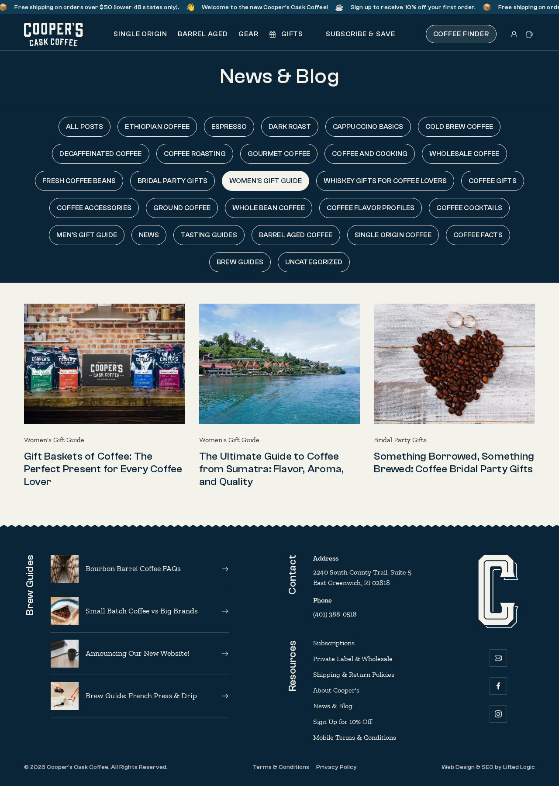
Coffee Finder (461, 34)
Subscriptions (334, 643)
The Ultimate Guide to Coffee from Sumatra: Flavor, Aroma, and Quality (271, 469)
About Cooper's (336, 690)
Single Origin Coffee (393, 235)
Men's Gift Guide (86, 235)
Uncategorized (313, 262)
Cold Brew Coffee (459, 127)
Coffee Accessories (94, 208)
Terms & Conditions (280, 767)
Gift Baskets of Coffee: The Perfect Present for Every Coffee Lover (103, 469)
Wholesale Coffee (464, 154)
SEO (487, 767)
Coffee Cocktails (469, 208)
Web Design (458, 767)
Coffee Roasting (195, 154)
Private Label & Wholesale (353, 658)
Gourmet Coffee (279, 154)
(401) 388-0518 (335, 614)
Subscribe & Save (359, 34)
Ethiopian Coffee (157, 127)
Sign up (349, 7)
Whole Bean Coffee (268, 208)
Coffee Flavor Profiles (371, 208)
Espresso (229, 127)
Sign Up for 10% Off (342, 721)
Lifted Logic (519, 767)
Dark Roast (290, 127)
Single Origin (140, 34)
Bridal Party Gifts (172, 181)
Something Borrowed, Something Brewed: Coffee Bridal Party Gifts (454, 462)
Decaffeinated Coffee (100, 154)
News (149, 235)
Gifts (292, 34)
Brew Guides (240, 262)
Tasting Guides (209, 235)
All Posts (84, 127)
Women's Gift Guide (265, 181)
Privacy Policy (336, 767)
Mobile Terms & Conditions (354, 737)
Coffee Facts (478, 235)
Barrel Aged (203, 34)
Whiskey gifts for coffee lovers (385, 181)
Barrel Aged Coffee (296, 235)
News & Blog (332, 706)
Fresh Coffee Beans (79, 181)
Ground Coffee (181, 208)
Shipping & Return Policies (353, 674)
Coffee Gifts (493, 181)
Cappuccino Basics (368, 127)
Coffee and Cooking (369, 154)
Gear (248, 34)
